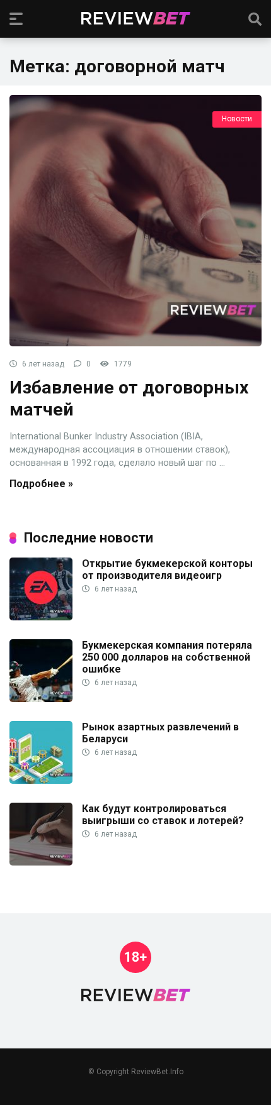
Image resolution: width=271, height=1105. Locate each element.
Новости (237, 118)
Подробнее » (41, 484)
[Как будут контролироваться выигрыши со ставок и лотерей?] (40, 862)
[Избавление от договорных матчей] (135, 220)
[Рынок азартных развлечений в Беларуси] (40, 780)
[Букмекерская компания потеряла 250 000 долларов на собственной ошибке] (40, 699)
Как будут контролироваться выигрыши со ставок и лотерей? (163, 815)
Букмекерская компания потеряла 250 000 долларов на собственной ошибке (167, 657)
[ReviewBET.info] (135, 18)
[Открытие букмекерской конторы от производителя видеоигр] (40, 617)
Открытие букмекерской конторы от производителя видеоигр (167, 569)
